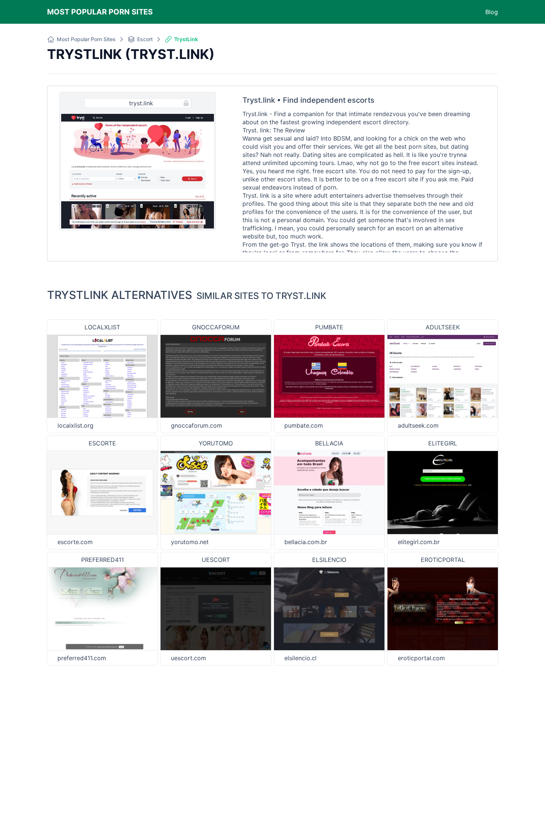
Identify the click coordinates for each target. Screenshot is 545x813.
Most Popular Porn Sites (100, 11)
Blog (491, 12)
